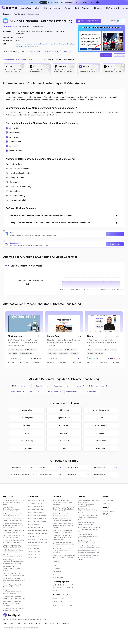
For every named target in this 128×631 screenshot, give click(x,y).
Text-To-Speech (27, 418)
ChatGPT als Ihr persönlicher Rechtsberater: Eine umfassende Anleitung (87, 511)
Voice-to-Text (64, 441)
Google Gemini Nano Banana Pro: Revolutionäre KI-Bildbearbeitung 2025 (88, 517)
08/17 (62, 602)
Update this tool (119, 55)
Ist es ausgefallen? (58, 577)
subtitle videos (27, 449)
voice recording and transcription (37, 542)
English (5, 623)
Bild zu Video (74, 353)
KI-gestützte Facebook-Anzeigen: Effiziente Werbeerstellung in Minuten (88, 557)
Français (58, 623)
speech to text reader (34, 551)
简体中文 (11, 623)
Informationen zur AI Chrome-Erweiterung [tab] (20, 59)
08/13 (70, 602)
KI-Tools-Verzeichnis (26, 353)
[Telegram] (107, 514)
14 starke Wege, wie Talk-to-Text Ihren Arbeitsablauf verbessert (12, 586)
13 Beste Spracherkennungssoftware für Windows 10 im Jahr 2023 (14, 541)
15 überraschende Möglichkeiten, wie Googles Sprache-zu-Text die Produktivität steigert (13, 525)
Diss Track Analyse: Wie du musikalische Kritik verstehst (86, 542)
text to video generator (101, 410)
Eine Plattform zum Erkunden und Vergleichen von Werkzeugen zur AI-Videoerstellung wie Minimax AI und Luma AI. (23, 342)
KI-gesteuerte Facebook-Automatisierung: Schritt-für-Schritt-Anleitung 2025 (88, 536)
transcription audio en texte (36, 500)
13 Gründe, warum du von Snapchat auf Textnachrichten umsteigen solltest (14, 502)
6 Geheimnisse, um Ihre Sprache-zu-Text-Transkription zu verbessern (14, 556)
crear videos (101, 449)
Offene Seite (14, 358)
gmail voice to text (33, 548)
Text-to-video (101, 441)
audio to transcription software (37, 521)
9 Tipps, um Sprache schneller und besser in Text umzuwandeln (13, 536)
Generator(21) (101, 433)
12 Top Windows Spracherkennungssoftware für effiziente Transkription (12, 592)
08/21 (70, 598)
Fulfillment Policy (108, 500)
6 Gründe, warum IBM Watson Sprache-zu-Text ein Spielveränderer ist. (14, 580)
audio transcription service (36, 512)
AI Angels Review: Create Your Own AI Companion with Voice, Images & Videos (63, 544)
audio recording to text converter (37, 539)
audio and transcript (34, 524)
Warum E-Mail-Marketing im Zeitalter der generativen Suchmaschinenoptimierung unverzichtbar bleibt (89, 503)
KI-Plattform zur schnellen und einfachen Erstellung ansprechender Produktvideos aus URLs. (102, 342)
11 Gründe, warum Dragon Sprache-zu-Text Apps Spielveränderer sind (14, 551)
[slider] (10, 26)
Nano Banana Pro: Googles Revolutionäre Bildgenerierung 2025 (88, 523)
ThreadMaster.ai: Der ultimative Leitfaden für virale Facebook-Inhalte (89, 547)
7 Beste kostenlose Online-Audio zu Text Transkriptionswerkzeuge (13, 531)
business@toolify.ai (108, 511)
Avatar (100, 418)
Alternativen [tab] (69, 59)
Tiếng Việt (66, 623)
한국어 (25, 623)
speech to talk (32, 557)
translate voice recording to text (37, 533)
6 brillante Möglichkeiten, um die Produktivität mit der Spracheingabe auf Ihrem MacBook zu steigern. (13, 561)
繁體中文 (19, 623)
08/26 (55, 598)
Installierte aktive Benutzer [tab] (50, 59)
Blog (54, 565)
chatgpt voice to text (34, 545)
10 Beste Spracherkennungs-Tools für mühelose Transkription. (13, 515)
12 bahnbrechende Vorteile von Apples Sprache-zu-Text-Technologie (14, 597)
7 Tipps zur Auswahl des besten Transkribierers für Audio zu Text (12, 546)
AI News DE (56, 568)
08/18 (55, 602)
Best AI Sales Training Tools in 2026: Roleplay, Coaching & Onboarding (64, 556)
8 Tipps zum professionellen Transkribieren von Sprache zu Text (13, 574)
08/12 (55, 606)
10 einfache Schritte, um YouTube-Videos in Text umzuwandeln (13, 609)
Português (38, 623)
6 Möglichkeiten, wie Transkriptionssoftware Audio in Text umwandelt (13, 568)
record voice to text (33, 536)
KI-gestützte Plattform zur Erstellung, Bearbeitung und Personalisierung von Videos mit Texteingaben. (63, 342)
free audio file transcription (36, 506)
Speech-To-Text (64, 418)
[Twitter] (104, 514)
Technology (27, 425)
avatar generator (101, 425)
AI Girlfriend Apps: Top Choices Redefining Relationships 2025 (62, 520)
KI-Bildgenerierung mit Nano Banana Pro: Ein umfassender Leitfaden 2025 (89, 529)
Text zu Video (65, 51)
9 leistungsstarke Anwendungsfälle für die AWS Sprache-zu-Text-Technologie (13, 603)
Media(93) (64, 433)
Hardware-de (57, 571)
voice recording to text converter (37, 530)
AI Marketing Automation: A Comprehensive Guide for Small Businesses (62, 502)
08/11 (62, 606)
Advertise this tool (106, 55)
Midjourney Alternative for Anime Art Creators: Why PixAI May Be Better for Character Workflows (63, 509)
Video (64, 449)
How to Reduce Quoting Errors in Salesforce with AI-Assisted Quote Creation (63, 525)
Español (45, 623)
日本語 (31, 623)
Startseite (6, 14)
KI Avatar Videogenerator (50, 51)
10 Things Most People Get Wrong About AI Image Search (63, 515)
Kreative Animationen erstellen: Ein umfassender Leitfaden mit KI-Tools (88, 552)
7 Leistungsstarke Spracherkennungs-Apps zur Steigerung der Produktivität (11, 509)
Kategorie (47, 8)
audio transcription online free (37, 515)
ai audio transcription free (35, 527)
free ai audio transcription (35, 509)
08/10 (70, 606)
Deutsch (52, 623)
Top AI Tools (56, 574)
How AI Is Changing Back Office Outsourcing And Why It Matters (62, 531)
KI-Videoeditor (63, 353)
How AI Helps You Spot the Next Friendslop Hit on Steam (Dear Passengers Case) (62, 537)
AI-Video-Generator (18, 14)
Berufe (77, 8)
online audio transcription (35, 503)
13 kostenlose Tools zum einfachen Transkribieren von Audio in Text (13, 520)
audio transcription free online (37, 518)
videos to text (27, 410)
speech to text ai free (34, 554)
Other (55, 590)
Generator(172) (27, 441)
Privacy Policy (107, 503)
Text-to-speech (64, 425)
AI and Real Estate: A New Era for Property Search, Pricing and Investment (63, 551)
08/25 (62, 598)
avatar (27, 433)
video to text (64, 410)
